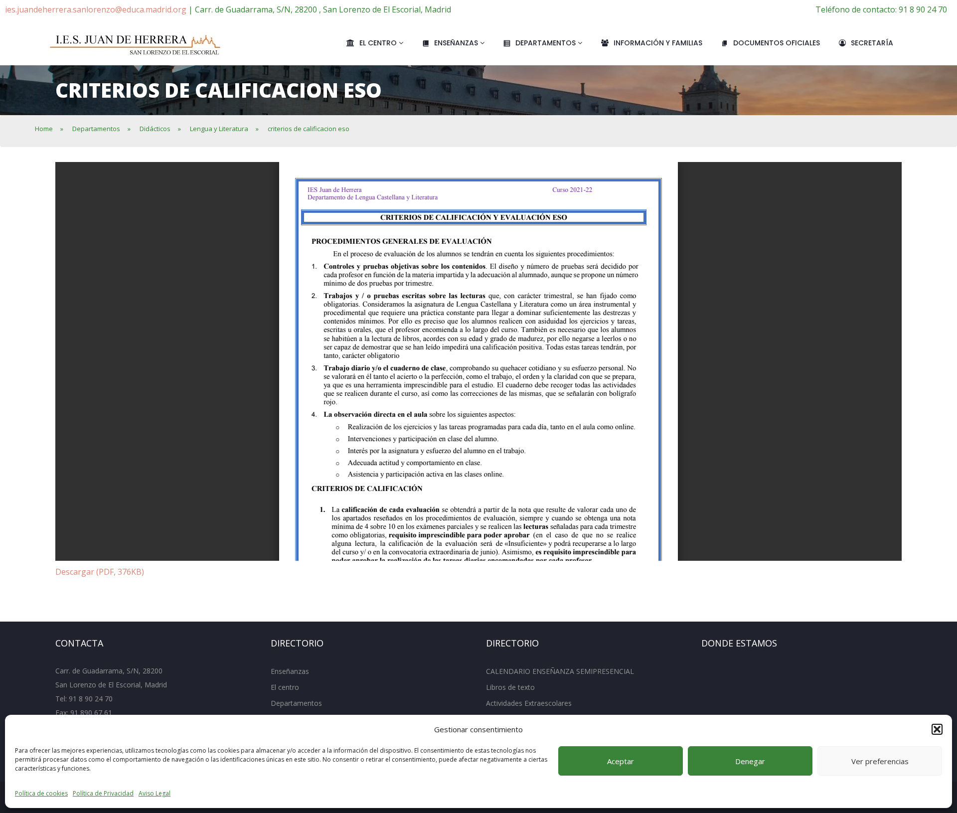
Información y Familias (658, 43)
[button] (937, 729)
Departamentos (546, 43)
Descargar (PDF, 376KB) (99, 571)
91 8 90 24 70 (91, 698)
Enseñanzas (457, 43)
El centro (379, 43)
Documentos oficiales (776, 43)
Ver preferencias (880, 761)
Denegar (750, 761)
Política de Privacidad (103, 793)
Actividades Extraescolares (529, 703)
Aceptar (620, 761)
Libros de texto (510, 687)
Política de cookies (41, 793)
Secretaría (872, 43)
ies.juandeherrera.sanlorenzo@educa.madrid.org (95, 9)
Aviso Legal (154, 793)
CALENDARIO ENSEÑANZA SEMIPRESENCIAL (560, 671)
